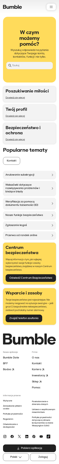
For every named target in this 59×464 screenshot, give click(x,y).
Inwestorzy (38, 375)
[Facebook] (12, 436)
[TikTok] (48, 436)
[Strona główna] (12, 7)
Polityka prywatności (13, 414)
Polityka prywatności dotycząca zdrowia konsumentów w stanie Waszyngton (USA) (42, 421)
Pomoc (36, 387)
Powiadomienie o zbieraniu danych (40, 403)
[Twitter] (19, 436)
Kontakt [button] (11, 161)
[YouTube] (41, 436)
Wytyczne (7, 401)
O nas (35, 357)
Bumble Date (11, 357)
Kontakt (36, 363)
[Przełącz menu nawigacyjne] (51, 7)
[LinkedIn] (26, 436)
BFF (5, 363)
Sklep (35, 381)
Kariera (36, 369)
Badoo (7, 369)
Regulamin (8, 419)
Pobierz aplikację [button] (31, 448)
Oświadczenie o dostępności (10, 425)
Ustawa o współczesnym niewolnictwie (43, 411)
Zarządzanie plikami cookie (12, 407)
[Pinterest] (34, 436)
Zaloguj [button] (43, 457)
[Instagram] (5, 436)
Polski (13, 457)
